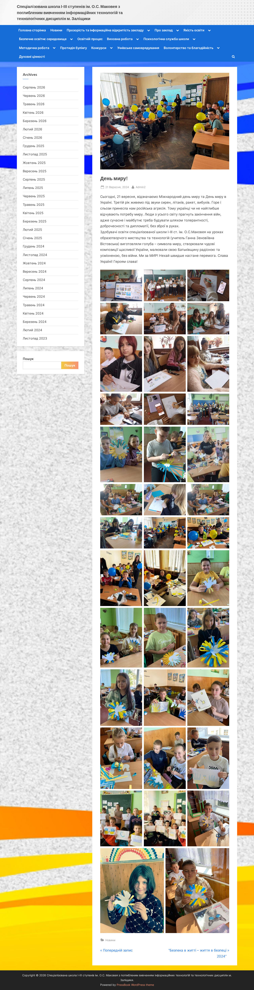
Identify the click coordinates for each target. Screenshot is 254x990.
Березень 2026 (34, 121)
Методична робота (34, 48)
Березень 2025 (34, 221)
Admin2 (140, 187)
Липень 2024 (33, 288)
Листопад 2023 (35, 338)
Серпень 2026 (34, 87)
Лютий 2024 (32, 330)
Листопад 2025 (35, 154)
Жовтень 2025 (34, 163)
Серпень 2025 (34, 179)
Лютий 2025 (32, 230)
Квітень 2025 (33, 213)
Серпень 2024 (34, 280)
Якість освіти (193, 30)
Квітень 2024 (33, 313)
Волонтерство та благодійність (188, 48)
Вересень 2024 (34, 271)
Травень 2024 (33, 305)
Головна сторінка (32, 30)
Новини (56, 30)
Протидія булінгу (73, 48)
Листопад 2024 (35, 255)
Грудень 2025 (33, 146)
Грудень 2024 (33, 246)
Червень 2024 (34, 296)
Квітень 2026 (33, 112)
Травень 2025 (33, 205)
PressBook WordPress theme (135, 984)
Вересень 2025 (34, 171)
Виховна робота (120, 39)
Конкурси (98, 48)
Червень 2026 (34, 96)
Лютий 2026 (32, 129)
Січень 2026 (32, 138)
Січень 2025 (32, 238)
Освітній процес (90, 39)
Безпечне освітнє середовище (42, 39)
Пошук (28, 359)
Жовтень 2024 (34, 263)
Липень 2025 (33, 188)
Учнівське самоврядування (138, 48)
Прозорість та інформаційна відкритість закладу (105, 30)
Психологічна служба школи (166, 39)
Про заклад (164, 30)
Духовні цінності (32, 57)
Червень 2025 (34, 196)
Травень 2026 (33, 104)
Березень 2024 (34, 322)
